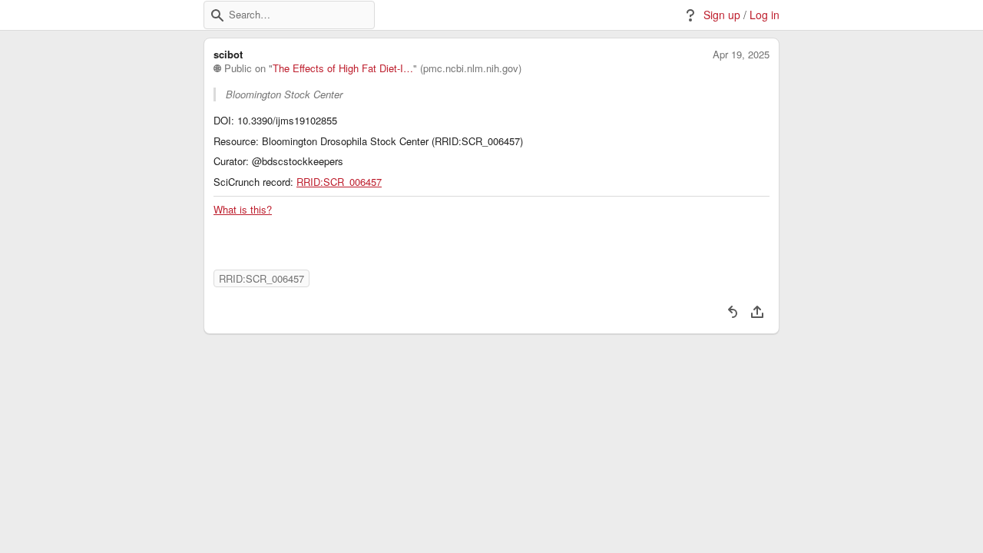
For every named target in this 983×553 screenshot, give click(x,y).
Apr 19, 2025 (741, 54)
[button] (217, 15)
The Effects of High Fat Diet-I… (343, 68)
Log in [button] (764, 15)
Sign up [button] (721, 15)
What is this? (242, 210)
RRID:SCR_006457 (339, 182)
